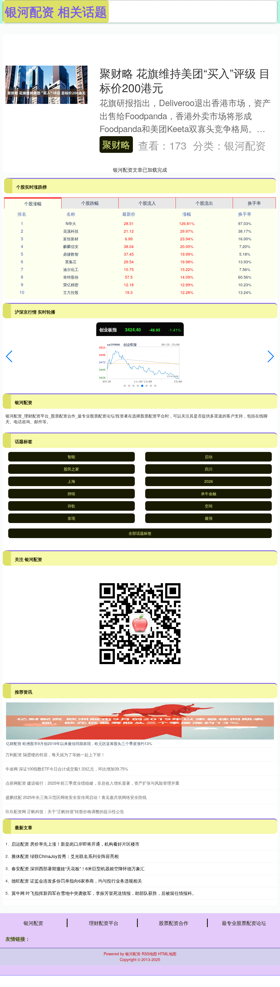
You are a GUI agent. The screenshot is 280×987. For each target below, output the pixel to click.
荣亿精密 (70, 284)
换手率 (254, 203)
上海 (71, 481)
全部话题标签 (140, 533)
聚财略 (116, 144)
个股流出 (204, 203)
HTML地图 (167, 953)
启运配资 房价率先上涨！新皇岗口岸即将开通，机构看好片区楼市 (75, 844)
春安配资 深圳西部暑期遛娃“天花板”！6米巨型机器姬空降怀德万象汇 (78, 868)
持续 (71, 493)
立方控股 (70, 292)
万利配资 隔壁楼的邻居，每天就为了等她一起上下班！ (55, 754)
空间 (208, 506)
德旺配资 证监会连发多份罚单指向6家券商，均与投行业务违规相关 (76, 881)
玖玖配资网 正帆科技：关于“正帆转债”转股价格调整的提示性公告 (64, 811)
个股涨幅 (33, 203)
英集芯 (71, 261)
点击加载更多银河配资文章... (140, 169)
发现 (71, 518)
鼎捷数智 (70, 254)
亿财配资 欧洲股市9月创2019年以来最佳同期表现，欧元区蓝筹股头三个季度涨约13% (79, 743)
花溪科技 (70, 231)
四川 (208, 469)
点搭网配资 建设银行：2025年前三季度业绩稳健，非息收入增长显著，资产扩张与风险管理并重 (92, 783)
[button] (9, 357)
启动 (208, 456)
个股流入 (147, 203)
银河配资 (33, 922)
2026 (208, 481)
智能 (71, 456)
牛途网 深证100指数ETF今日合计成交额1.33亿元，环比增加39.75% (66, 769)
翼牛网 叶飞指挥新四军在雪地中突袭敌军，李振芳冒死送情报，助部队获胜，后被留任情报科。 (103, 893)
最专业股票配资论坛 (244, 922)
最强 (208, 518)
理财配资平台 (103, 922)
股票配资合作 (173, 922)
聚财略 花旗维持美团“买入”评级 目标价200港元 (185, 80)
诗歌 (71, 506)
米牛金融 (208, 493)
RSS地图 (149, 953)
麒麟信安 (70, 246)
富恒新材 (70, 238)
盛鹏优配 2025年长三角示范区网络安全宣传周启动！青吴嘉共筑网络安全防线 (76, 797)
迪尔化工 (70, 269)
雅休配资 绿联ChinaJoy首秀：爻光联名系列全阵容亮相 (65, 856)
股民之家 (71, 469)
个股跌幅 (90, 203)
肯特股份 (70, 277)
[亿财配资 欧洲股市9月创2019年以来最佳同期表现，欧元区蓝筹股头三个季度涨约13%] (140, 720)
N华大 (71, 223)
